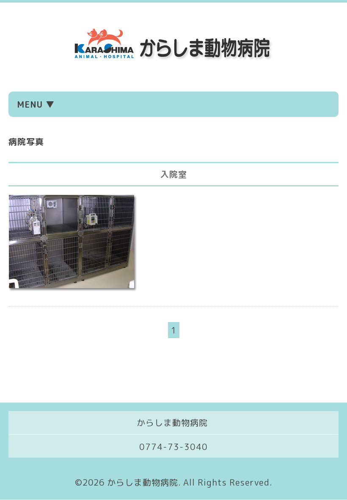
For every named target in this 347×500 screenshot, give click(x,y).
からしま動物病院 (142, 482)
